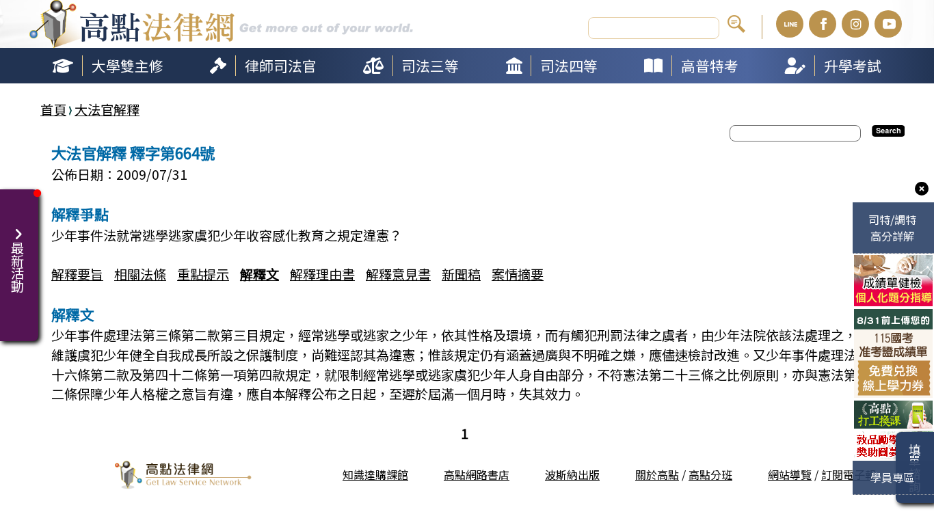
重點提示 (203, 274)
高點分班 (710, 474)
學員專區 (892, 477)
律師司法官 (281, 65)
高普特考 (709, 65)
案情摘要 (518, 274)
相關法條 (140, 274)
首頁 (53, 109)
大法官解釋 (107, 109)
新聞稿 (461, 274)
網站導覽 (790, 474)
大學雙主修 (127, 65)
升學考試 (852, 65)
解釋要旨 (77, 274)
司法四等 (569, 65)
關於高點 (657, 474)
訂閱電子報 (848, 474)
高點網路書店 (476, 474)
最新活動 (13, 260)
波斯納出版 (572, 474)
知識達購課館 (375, 474)
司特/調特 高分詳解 (892, 227)
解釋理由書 (322, 274)
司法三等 (430, 65)
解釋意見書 (398, 274)
